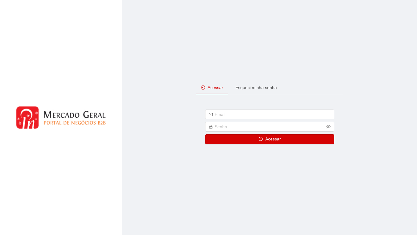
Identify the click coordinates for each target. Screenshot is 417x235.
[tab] (212, 88)
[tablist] (269, 87)
